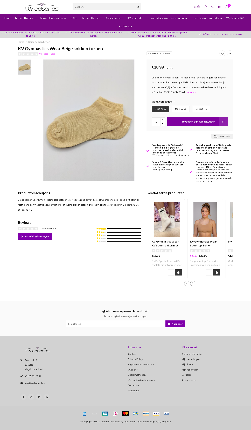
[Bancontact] (135, 413)
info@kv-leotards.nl (35, 383)
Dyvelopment (164, 421)
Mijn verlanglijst (190, 369)
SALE (74, 17)
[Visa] (156, 413)
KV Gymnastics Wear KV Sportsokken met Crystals (165, 245)
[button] (186, 283)
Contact (132, 354)
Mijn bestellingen (191, 359)
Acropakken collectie (53, 17)
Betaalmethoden (137, 374)
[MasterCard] (125, 413)
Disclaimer (133, 385)
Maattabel (224, 136)
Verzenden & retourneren (141, 380)
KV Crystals (135, 17)
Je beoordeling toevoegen (35, 236)
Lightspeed (129, 421)
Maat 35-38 (180, 109)
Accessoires (113, 17)
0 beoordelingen (47, 53)
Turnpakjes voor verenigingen (168, 17)
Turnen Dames (24, 17)
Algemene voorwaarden (141, 364)
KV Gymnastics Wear (159, 53)
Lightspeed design (146, 421)
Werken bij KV (235, 17)
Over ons (133, 369)
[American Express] (84, 413)
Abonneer (177, 323)
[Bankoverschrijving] (94, 413)
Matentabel (134, 390)
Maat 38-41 (201, 109)
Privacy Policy (135, 359)
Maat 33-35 (160, 109)
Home (6, 17)
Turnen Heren (90, 17)
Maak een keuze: (163, 101)
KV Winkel (125, 26)
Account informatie (192, 354)
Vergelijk (186, 374)
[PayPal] (146, 413)
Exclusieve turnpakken (208, 17)
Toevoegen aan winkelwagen (197, 121)
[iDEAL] (115, 413)
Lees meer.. (192, 92)
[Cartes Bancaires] (105, 413)
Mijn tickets (187, 364)
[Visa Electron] (166, 413)
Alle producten (189, 380)
